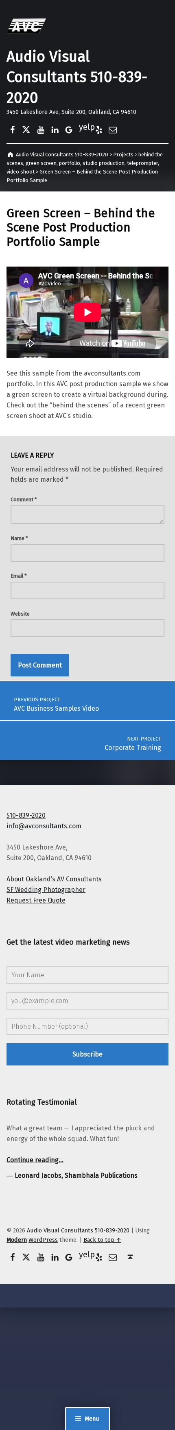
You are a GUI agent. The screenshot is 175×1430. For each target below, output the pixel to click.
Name (19, 538)
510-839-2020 (26, 815)
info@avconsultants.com (44, 826)
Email (19, 576)
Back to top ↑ (102, 1239)
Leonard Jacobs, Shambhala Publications (76, 1175)
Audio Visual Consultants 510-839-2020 (77, 77)
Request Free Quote (36, 900)
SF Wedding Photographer (46, 890)
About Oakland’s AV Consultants (54, 879)
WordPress (43, 1239)
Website (20, 614)
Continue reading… (35, 1160)
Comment (24, 499)
